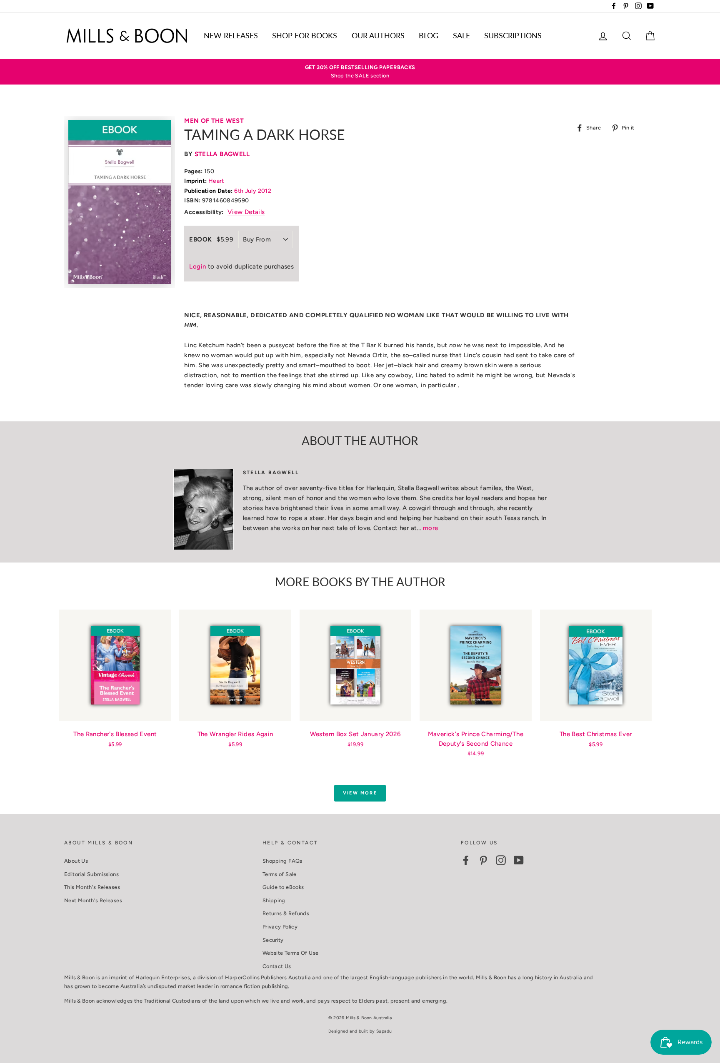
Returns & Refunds (285, 913)
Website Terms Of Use (290, 953)
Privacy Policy (280, 927)
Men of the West (214, 120)
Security (273, 940)
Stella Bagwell (222, 154)
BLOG (428, 35)
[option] (360, 71)
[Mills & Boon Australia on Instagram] (501, 860)
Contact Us (276, 966)
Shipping (273, 900)
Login (197, 266)
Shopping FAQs (282, 861)
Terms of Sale (279, 874)
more (430, 528)
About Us (76, 861)
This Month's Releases (92, 887)
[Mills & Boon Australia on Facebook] (466, 860)
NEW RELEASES (231, 35)
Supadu (384, 1031)
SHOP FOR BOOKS (304, 35)
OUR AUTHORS (378, 35)
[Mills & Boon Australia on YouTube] (519, 860)
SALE (461, 35)
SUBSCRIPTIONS (513, 35)
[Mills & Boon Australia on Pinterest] (483, 860)
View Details (246, 212)
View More (360, 793)
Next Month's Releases (93, 900)
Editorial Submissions (91, 874)
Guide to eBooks (283, 887)
